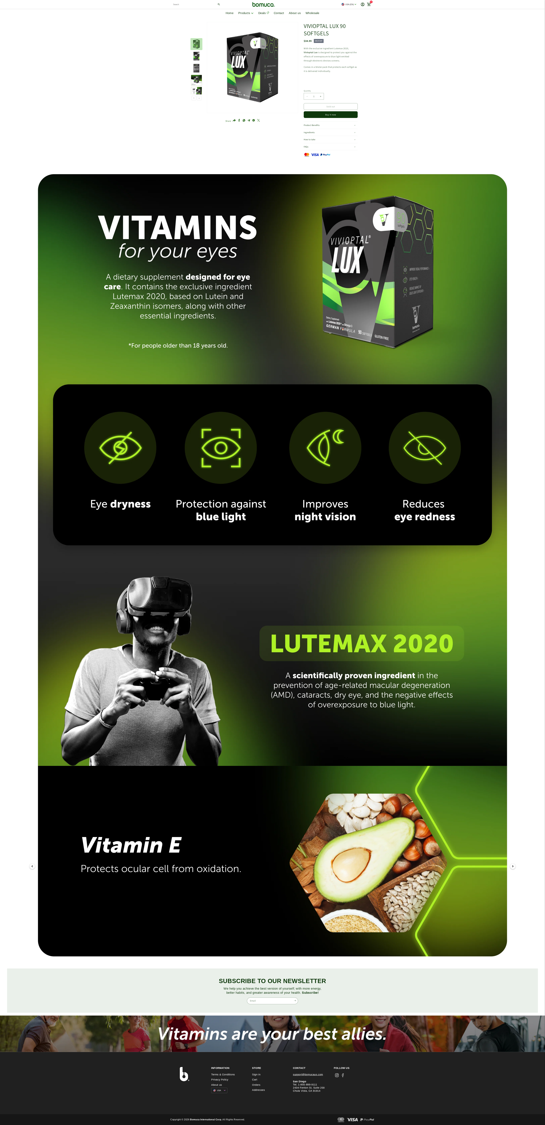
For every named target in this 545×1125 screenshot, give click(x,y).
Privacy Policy (219, 1079)
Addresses (258, 1090)
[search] (197, 4)
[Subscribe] (295, 1001)
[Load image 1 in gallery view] (196, 44)
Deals (262, 13)
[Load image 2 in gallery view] (196, 56)
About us (295, 13)
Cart (254, 1079)
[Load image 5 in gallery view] (196, 92)
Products (244, 13)
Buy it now (330, 114)
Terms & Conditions (223, 1074)
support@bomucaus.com (308, 1074)
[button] (331, 125)
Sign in (256, 1074)
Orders (256, 1084)
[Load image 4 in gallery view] (196, 80)
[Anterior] (32, 866)
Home (229, 13)
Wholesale (312, 13)
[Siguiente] (513, 866)
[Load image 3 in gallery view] (196, 68)
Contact (279, 13)
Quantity (307, 91)
